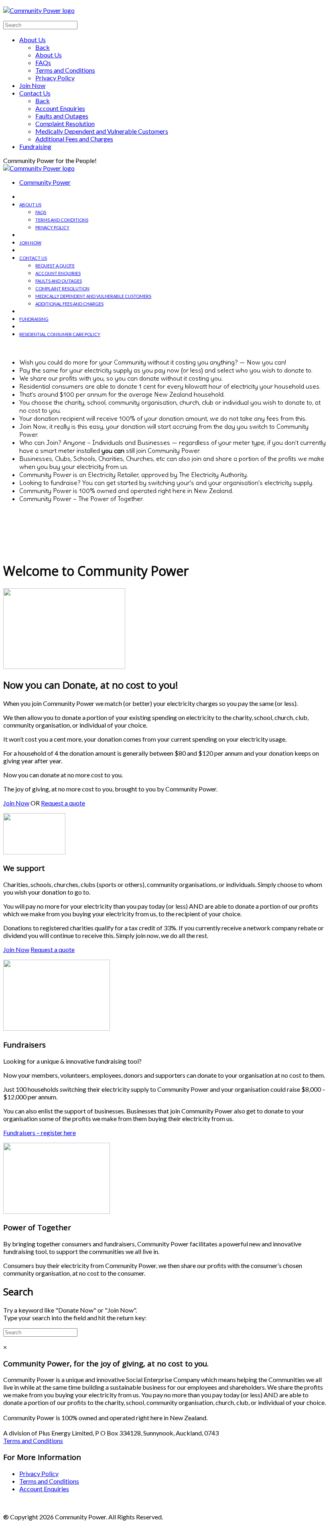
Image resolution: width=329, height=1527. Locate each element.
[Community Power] (39, 168)
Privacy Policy (55, 78)
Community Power (45, 182)
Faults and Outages (61, 116)
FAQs (43, 62)
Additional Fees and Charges (74, 139)
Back (42, 47)
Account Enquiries (60, 108)
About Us (32, 39)
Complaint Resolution (65, 123)
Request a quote (55, 265)
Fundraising (35, 146)
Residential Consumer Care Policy (59, 334)
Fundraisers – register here (39, 1132)
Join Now (32, 85)
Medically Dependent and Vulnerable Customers (101, 131)
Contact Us (35, 93)
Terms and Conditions (65, 70)
